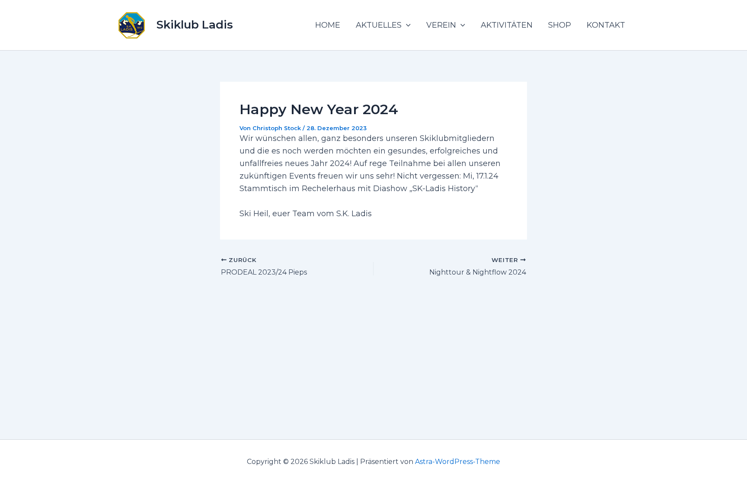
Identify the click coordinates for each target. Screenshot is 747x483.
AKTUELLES (379, 25)
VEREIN (441, 25)
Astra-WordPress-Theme (457, 461)
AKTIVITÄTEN (507, 25)
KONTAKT (606, 25)
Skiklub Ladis (194, 25)
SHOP (559, 25)
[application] (406, 25)
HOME (327, 25)
